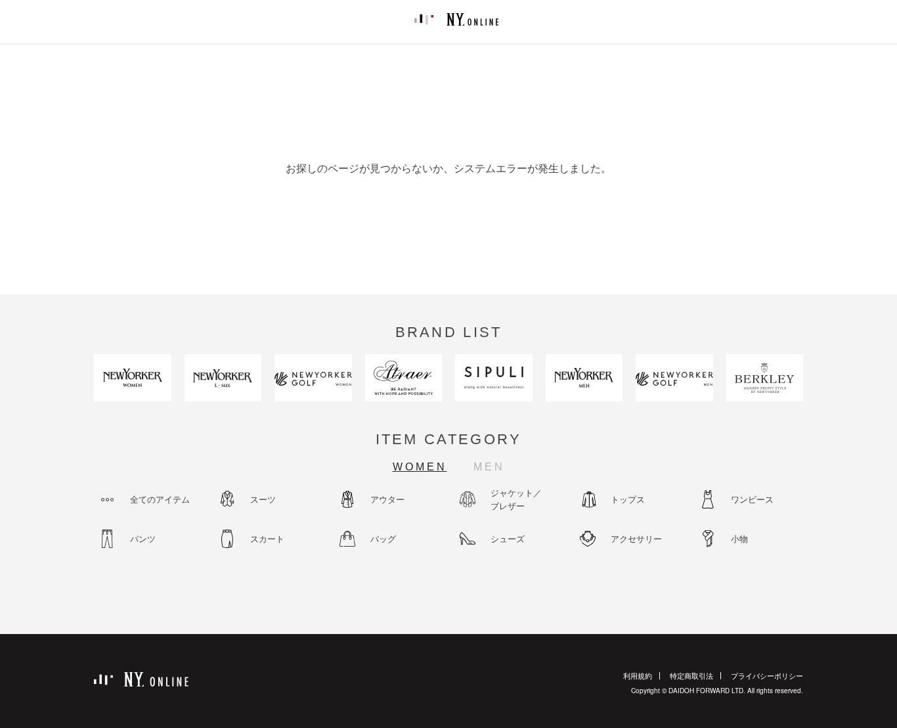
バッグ (383, 538)
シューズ (508, 538)
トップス (628, 499)
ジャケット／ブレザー (516, 499)
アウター (387, 499)
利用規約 (637, 675)
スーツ (263, 499)
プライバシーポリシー (767, 675)
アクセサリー (636, 538)
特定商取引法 (691, 675)
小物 (739, 538)
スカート (267, 538)
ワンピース (752, 499)
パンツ (143, 538)
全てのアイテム (160, 499)
